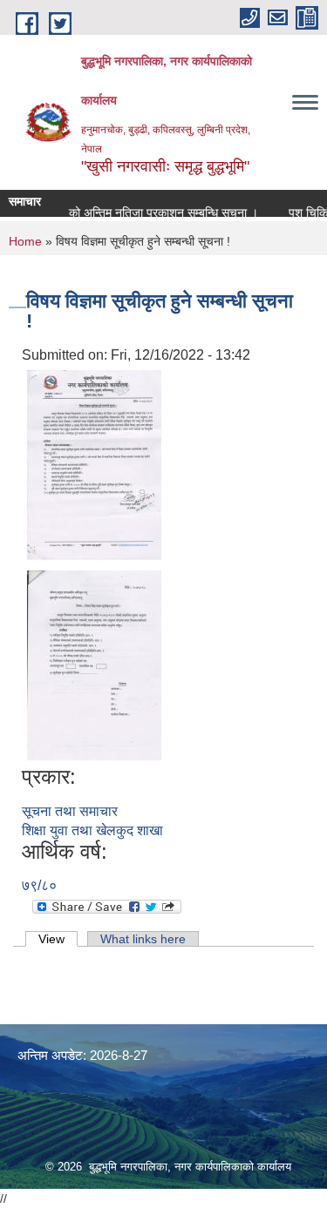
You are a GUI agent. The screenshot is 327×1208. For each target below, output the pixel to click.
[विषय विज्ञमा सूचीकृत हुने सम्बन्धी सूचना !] (93, 464)
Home (25, 241)
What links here (143, 939)
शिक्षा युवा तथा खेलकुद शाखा (92, 830)
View (58, 939)
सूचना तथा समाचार (70, 811)
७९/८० (39, 885)
